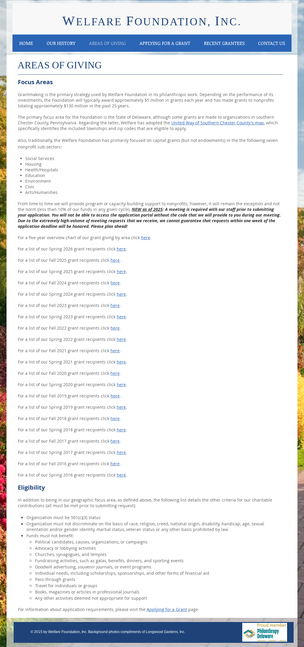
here (121, 249)
